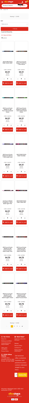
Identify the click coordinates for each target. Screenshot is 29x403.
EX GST (20, 4)
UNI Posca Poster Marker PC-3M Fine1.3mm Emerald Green (7, 110)
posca (5, 38)
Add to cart (8, 83)
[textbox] (10, 5)
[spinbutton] (7, 79)
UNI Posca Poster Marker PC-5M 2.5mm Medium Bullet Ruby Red (21, 249)
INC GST (22, 4)
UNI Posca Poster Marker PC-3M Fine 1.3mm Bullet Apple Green (21, 110)
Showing (14, 16)
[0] (26, 2)
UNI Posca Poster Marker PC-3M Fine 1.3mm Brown (21, 63)
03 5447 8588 (10, 361)
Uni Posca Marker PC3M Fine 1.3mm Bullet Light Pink (7, 202)
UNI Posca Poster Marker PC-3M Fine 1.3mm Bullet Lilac (8, 156)
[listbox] (14, 24)
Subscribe (22, 375)
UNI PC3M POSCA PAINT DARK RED (21, 202)
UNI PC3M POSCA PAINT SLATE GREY (7, 62)
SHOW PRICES (20, 3)
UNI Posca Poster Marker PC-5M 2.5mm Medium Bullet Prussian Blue (21, 295)
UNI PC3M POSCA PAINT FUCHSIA (21, 155)
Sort (2, 20)
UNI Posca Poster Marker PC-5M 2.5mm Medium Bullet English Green (7, 295)
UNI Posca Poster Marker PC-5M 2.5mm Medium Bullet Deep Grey (7, 249)
